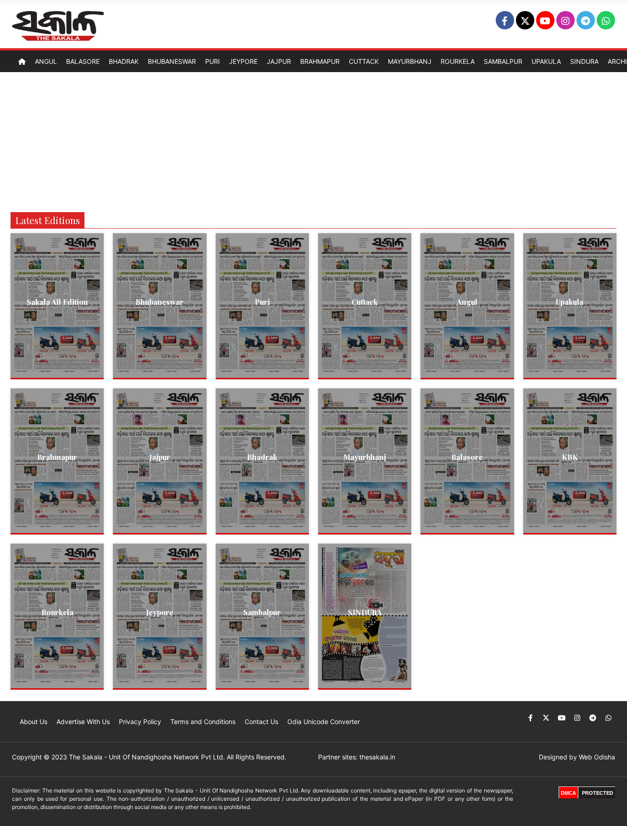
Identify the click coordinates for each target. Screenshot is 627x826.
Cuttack (364, 61)
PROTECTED (597, 793)
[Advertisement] (313, 141)
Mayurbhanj (409, 61)
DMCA (568, 793)
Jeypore (243, 61)
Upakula (546, 61)
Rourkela (458, 61)
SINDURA (365, 612)
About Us (33, 721)
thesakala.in (377, 757)
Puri (212, 61)
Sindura (584, 61)
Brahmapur (320, 61)
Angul (46, 61)
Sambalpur (503, 61)
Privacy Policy (140, 721)
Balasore (83, 61)
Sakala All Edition (57, 302)
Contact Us (261, 721)
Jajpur (279, 61)
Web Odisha (597, 757)
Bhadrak (124, 61)
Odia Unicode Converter (323, 721)
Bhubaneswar (172, 61)
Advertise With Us (83, 721)
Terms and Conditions (202, 721)
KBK (570, 457)
